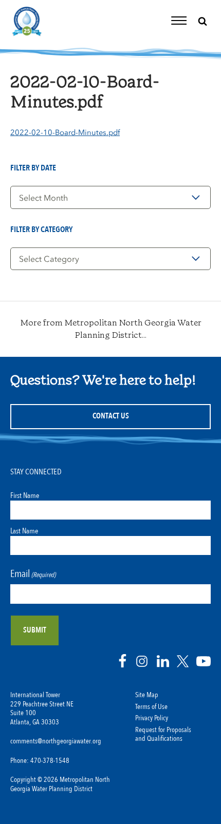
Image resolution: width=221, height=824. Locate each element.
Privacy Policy (151, 718)
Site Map (146, 695)
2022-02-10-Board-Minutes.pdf (65, 132)
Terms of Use (151, 707)
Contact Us (111, 416)
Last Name (24, 531)
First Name (24, 495)
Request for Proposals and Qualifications (163, 734)
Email (33, 573)
